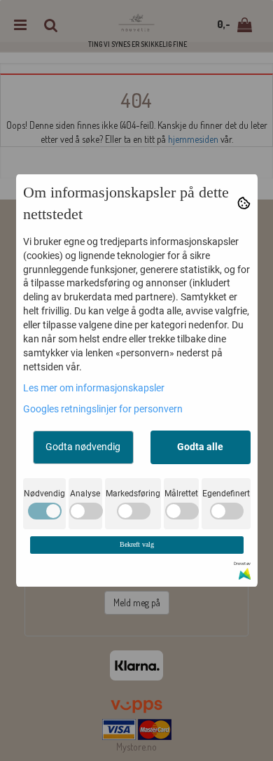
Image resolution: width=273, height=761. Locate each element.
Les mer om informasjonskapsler (93, 387)
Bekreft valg (137, 544)
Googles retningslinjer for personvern (103, 408)
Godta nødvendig (83, 446)
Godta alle (200, 446)
